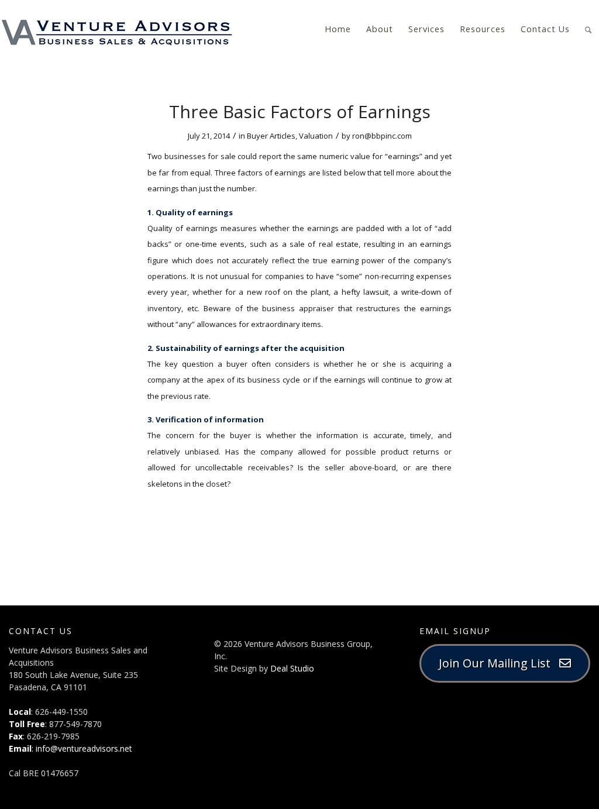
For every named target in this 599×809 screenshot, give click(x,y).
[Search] (588, 28)
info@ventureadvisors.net (84, 748)
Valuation (316, 135)
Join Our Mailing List (499, 663)
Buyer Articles (271, 135)
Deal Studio (292, 668)
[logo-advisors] (117, 29)
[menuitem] (338, 29)
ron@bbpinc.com (382, 135)
